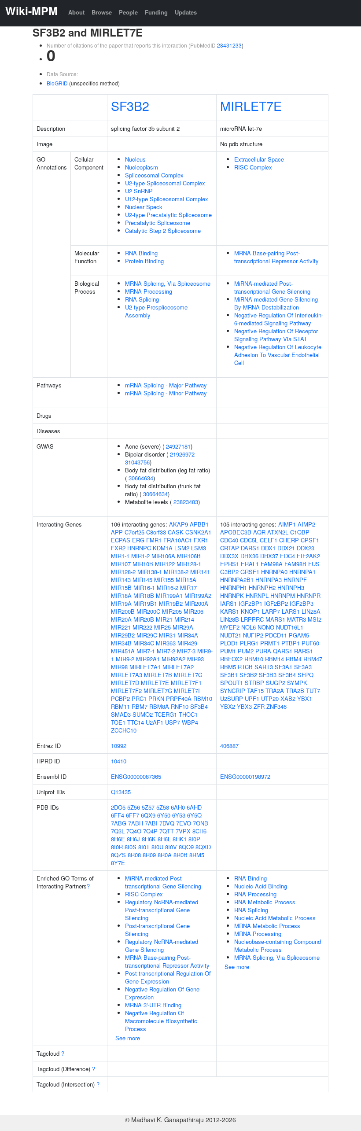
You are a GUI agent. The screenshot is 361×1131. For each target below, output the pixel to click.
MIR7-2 (166, 651)
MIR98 (119, 667)
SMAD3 (121, 714)
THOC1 (188, 714)
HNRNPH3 (290, 587)
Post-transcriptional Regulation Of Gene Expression (168, 977)
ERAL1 (250, 564)
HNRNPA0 (274, 571)
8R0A (165, 855)
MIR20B (143, 619)
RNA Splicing (142, 299)
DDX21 (286, 548)
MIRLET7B (158, 674)
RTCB (245, 667)
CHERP (289, 540)
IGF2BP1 (250, 603)
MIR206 (193, 611)
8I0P (194, 839)
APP (117, 532)
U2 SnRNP (139, 191)
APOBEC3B (235, 532)
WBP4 (190, 722)
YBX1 (304, 698)
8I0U (157, 847)
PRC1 (139, 698)
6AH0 (178, 807)
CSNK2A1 (198, 532)
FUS (314, 564)
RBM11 (120, 706)
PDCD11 (276, 635)
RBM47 (312, 659)
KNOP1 (250, 611)
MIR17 (188, 587)
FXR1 (201, 540)
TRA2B (295, 690)
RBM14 (274, 659)
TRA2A (274, 690)
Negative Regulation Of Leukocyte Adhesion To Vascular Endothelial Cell (277, 355)
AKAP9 (178, 524)
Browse (102, 12)
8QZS (118, 855)
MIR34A (187, 635)
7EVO (183, 823)
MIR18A (121, 595)
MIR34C (143, 643)
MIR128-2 (123, 571)
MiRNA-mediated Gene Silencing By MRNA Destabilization (276, 303)
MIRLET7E (251, 105)
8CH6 (199, 831)
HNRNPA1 (302, 571)
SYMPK (297, 682)
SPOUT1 (231, 682)
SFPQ (305, 674)
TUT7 (313, 690)
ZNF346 (276, 706)
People (128, 12)
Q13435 (121, 792)
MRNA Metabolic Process (267, 925)
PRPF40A (179, 698)
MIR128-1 (189, 564)
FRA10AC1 (177, 540)
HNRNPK (232, 595)
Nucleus (135, 159)
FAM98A (272, 564)
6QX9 (148, 815)
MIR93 (195, 659)
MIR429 (187, 643)
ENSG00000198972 (245, 776)
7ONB (200, 823)
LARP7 (271, 611)
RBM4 (294, 659)
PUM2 (246, 651)
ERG (138, 540)
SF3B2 (130, 105)
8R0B (180, 855)
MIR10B (143, 564)
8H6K (149, 839)
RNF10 (179, 706)
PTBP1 (290, 643)
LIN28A (311, 611)
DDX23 (305, 548)
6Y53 (178, 815)
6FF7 (132, 815)
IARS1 (228, 603)
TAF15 (255, 690)
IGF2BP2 (276, 603)
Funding (156, 12)
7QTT (166, 831)
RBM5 (228, 667)
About (76, 12)
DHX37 (269, 556)
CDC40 (229, 540)
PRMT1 (270, 643)
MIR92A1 (148, 659)
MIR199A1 (169, 595)
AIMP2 (306, 524)
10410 (118, 761)
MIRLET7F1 (186, 682)
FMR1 (154, 540)
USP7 (172, 722)
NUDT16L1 (289, 627)
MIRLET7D (125, 682)
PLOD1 (229, 643)
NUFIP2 (253, 635)
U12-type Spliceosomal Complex (166, 199)
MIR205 (172, 611)
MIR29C (146, 635)
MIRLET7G (158, 690)
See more (127, 1038)
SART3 (263, 667)
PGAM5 (299, 635)
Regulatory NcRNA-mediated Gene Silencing (161, 945)
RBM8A (159, 706)
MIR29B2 (123, 635)
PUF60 (310, 643)
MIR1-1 (120, 556)
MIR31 (167, 635)
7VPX (183, 831)
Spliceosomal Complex (154, 175)
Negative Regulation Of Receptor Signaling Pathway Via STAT (276, 335)
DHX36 (249, 556)
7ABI (151, 823)
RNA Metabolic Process (264, 902)
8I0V (171, 847)
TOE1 (118, 722)
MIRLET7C (188, 674)
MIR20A (121, 619)
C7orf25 (134, 532)
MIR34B (121, 643)
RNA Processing (255, 894)
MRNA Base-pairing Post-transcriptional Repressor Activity (276, 257)
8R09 (149, 855)
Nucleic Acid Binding (260, 886)
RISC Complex (253, 167)
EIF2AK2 (308, 556)
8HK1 (180, 839)
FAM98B (295, 564)
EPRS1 (229, 564)
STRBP (254, 682)
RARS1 (303, 651)
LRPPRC (252, 619)
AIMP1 (287, 524)
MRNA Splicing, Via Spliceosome (167, 283)
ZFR (259, 706)
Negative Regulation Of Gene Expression (162, 993)
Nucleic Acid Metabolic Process (275, 918)
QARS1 (282, 651)
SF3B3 (267, 674)
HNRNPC (139, 548)
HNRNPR (308, 595)
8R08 (134, 855)
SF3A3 (303, 667)
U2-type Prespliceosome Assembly (156, 311)
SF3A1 (283, 667)
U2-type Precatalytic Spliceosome (168, 214)
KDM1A (163, 548)
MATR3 (296, 619)
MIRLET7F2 (126, 690)
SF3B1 (229, 674)
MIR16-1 (144, 587)
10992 (118, 745)
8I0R (117, 847)
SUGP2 (275, 682)
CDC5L (249, 540)
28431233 (229, 45)
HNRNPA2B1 (237, 579)
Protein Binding (144, 261)
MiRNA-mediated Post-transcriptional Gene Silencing (272, 287)
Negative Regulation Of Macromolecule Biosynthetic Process (161, 1021)
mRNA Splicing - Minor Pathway (166, 393)
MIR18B (143, 595)
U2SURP (231, 698)
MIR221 (121, 627)
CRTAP (229, 548)
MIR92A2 (173, 659)
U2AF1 (154, 722)
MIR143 (121, 579)
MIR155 (164, 579)
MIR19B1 (145, 603)
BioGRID (57, 83)
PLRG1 (249, 643)
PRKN (156, 698)
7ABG (118, 823)
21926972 (182, 454)
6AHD (194, 807)
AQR (259, 532)
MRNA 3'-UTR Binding (153, 1005)
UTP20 (270, 698)
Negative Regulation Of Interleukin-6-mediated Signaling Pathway (278, 319)
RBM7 (139, 706)
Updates (186, 12)
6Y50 (163, 815)
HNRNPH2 (262, 587)
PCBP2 (120, 698)
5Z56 (133, 807)
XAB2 (287, 698)
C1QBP (299, 532)
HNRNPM (282, 595)
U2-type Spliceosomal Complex (165, 183)
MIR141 (200, 571)
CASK (176, 532)
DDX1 (268, 548)
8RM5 (196, 855)
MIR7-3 (186, 651)
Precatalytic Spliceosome (157, 222)
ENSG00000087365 (136, 776)
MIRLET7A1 (145, 667)
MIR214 (184, 619)
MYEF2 (229, 627)
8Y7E (118, 862)
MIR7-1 (145, 651)
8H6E (118, 839)
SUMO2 (143, 714)
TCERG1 (166, 714)
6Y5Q (194, 815)
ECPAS (120, 540)
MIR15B (121, 587)
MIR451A (123, 651)
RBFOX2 (231, 659)
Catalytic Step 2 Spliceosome (163, 230)
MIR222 (142, 627)
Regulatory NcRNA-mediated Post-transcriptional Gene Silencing (161, 910)
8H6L (164, 839)
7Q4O (133, 831)
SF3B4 (199, 706)
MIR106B (189, 556)
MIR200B (123, 611)
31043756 (137, 462)
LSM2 (181, 548)
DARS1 (250, 548)
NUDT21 (230, 635)
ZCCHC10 (123, 730)
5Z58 (162, 807)
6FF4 (117, 815)
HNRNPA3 (268, 579)
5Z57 (148, 807)
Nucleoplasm (141, 167)
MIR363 (166, 643)
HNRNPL (257, 595)
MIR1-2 (140, 556)
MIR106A (163, 556)
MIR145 (142, 579)
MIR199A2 (197, 595)
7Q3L (118, 831)
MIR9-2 (125, 659)
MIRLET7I (187, 690)
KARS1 (229, 611)
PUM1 (228, 651)
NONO (266, 627)
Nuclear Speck (143, 207)
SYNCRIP (232, 690)
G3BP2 (229, 571)
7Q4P (150, 831)
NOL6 (248, 627)
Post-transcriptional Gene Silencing (157, 929)
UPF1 (252, 698)
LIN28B (229, 619)
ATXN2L (277, 532)
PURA (263, 651)
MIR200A (196, 603)
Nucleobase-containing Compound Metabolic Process (277, 945)
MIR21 (164, 619)
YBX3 (244, 706)
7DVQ (166, 823)
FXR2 (118, 548)
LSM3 (198, 548)
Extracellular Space (259, 159)
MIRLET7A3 (126, 674)
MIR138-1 (149, 571)
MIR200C (148, 611)
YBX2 (227, 706)
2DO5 (118, 807)
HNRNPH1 (233, 587)
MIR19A (121, 603)
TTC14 (135, 722)
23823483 (185, 501)
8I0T (144, 847)
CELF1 (268, 540)
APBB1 (199, 524)
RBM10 (202, 698)
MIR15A (186, 579)
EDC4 (287, 556)
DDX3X (229, 556)
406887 (229, 745)
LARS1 (291, 611)
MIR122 (165, 564)
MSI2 (314, 619)
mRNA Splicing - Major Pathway (166, 385)
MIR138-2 (176, 571)
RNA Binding (141, 253)
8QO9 (186, 847)
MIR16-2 (167, 587)
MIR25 (162, 627)
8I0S (130, 847)
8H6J (133, 839)
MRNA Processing (148, 291)
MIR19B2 (171, 603)
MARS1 (275, 619)
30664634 (141, 478)
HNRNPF (295, 579)
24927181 (178, 446)
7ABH (135, 823)
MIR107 (121, 564)
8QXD (203, 847)
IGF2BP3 (301, 603)
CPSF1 (310, 540)
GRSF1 (249, 571)
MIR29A (183, 627)
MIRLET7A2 (178, 667)
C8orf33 (156, 532)
